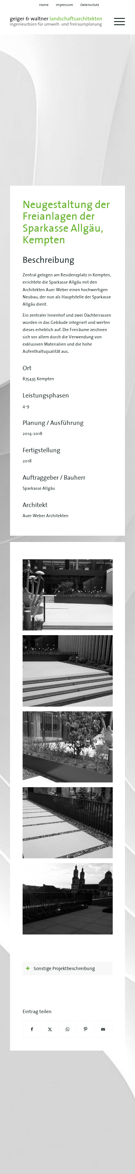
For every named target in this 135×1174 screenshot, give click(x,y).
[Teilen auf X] (50, 1029)
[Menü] (116, 21)
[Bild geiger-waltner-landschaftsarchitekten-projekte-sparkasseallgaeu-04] (70, 825)
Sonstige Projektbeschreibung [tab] (64, 968)
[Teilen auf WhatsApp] (68, 1029)
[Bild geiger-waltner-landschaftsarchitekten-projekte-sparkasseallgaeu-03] (70, 673)
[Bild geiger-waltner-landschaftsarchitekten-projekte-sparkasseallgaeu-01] (70, 597)
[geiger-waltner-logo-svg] (56, 21)
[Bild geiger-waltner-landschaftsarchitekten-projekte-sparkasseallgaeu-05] (70, 901)
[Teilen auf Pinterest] (85, 1029)
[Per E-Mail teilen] (103, 1029)
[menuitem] (44, 4)
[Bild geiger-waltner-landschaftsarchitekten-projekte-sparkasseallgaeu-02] (70, 749)
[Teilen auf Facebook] (32, 1029)
